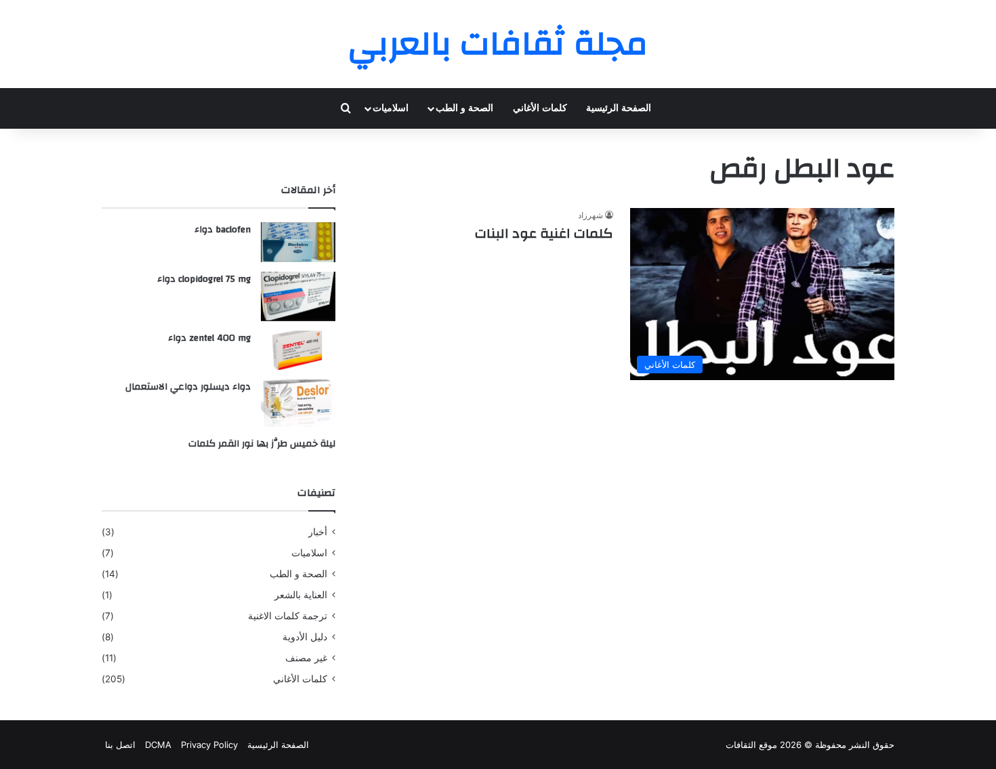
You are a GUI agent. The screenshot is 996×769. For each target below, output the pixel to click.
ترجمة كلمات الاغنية (287, 615)
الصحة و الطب (464, 108)
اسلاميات (391, 108)
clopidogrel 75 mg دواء (204, 279)
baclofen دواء (222, 229)
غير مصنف (306, 657)
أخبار (317, 531)
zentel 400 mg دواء (209, 338)
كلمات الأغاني (540, 108)
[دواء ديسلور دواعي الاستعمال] (298, 403)
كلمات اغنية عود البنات (544, 233)
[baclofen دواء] (298, 242)
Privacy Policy (209, 744)
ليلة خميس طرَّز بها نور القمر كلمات (261, 444)
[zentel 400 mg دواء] (298, 350)
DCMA (158, 744)
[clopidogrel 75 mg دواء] (298, 296)
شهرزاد (590, 215)
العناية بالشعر (300, 594)
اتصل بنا (120, 744)
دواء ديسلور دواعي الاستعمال (188, 387)
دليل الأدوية (305, 636)
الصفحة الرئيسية (618, 108)
